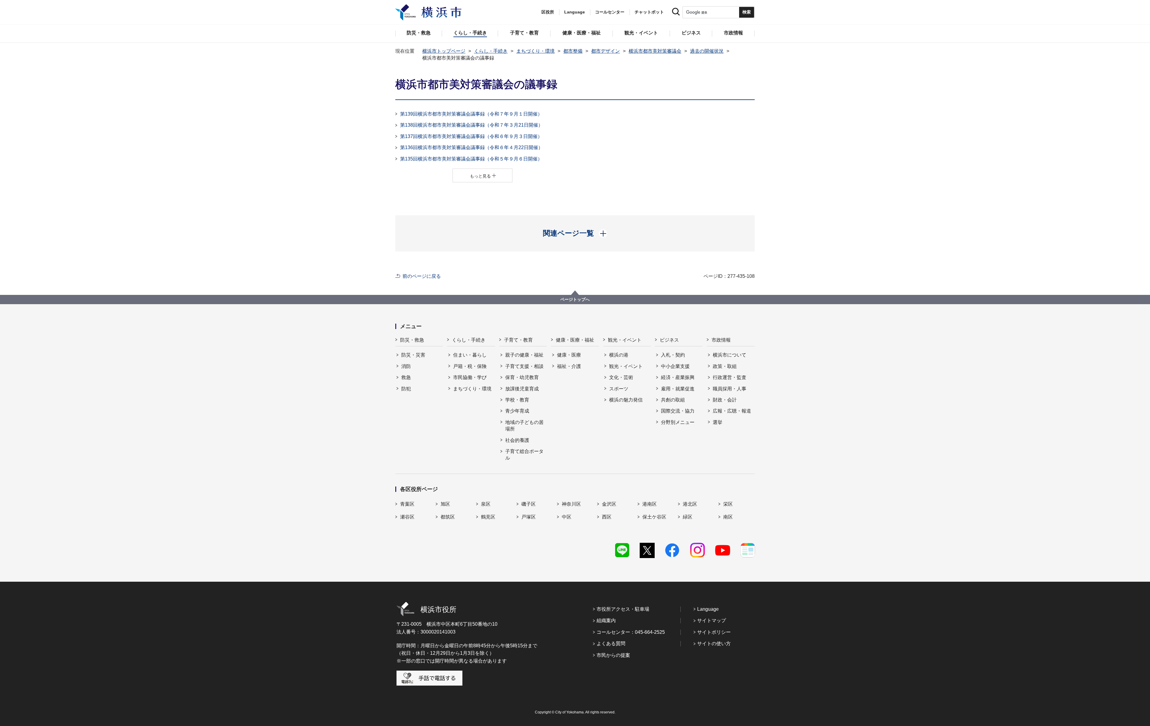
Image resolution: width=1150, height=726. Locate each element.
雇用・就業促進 (677, 388)
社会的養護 (517, 440)
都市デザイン (605, 51)
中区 (566, 516)
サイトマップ (711, 620)
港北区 (690, 504)
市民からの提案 (613, 655)
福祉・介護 (569, 366)
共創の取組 (673, 399)
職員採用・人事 (729, 388)
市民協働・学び (470, 377)
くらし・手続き (491, 51)
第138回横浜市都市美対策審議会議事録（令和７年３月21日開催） (471, 125)
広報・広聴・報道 (732, 410)
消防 (406, 366)
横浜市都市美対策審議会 (655, 51)
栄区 (728, 504)
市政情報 (721, 339)
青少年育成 (517, 410)
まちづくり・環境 (535, 51)
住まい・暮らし (470, 354)
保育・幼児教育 (522, 377)
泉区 (486, 504)
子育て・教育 (518, 339)
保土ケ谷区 (654, 516)
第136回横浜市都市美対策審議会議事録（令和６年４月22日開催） (471, 147)
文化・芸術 (621, 377)
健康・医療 (569, 354)
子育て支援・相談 (524, 366)
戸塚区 (528, 516)
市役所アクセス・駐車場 (623, 609)
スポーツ (618, 388)
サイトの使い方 (714, 643)
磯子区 (528, 504)
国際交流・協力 (677, 410)
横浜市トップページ (443, 51)
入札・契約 (673, 354)
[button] (575, 233)
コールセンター (609, 12)
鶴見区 (488, 516)
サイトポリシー (714, 632)
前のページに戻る (421, 276)
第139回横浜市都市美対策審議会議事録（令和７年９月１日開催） (471, 113)
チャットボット (649, 12)
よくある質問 (611, 643)
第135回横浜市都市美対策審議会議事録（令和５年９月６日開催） (471, 158)
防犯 (406, 388)
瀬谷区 (407, 516)
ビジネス (669, 339)
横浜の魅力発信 (626, 399)
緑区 (687, 516)
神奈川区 (571, 504)
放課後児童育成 (522, 388)
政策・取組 (725, 366)
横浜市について (729, 354)
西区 (607, 516)
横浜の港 (618, 354)
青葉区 (407, 504)
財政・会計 (725, 399)
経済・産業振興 (677, 377)
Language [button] (574, 12)
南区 (728, 516)
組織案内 (606, 620)
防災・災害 (413, 354)
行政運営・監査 (729, 377)
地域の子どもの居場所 (524, 425)
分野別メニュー (677, 422)
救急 (406, 377)
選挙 (717, 422)
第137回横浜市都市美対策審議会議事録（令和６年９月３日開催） (471, 136)
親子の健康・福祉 (524, 354)
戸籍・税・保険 (470, 366)
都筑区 (448, 516)
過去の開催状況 (707, 51)
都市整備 (572, 51)
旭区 (445, 504)
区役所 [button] (547, 12)
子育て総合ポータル (524, 454)
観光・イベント (624, 339)
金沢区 (609, 504)
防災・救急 (412, 339)
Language (708, 609)
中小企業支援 (675, 366)
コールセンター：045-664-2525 (631, 632)
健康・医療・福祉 (575, 339)
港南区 (649, 504)
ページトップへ (575, 299)
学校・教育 (517, 399)
